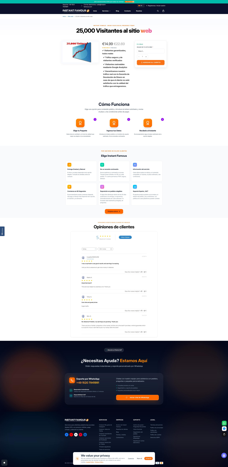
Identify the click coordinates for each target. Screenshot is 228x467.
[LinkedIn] (85, 434)
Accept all (148, 458)
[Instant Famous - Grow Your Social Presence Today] (76, 11)
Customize (131, 458)
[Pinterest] (80, 434)
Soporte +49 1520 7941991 (69, 6)
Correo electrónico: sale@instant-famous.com (95, 6)
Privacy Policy (99, 462)
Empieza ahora (113, 211)
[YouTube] (71, 434)
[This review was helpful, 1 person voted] (141, 291)
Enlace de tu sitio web (145, 47)
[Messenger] (224, 428)
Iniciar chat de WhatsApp (139, 397)
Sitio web (70, 16)
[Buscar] (158, 11)
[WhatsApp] (224, 423)
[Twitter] (76, 434)
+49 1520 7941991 (87, 382)
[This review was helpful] (141, 272)
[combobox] (89, 249)
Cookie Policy (90, 462)
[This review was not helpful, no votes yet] (144, 272)
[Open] (4, 463)
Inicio (64, 16)
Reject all (139, 458)
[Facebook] (66, 434)
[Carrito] (224, 434)
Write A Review (125, 237)
